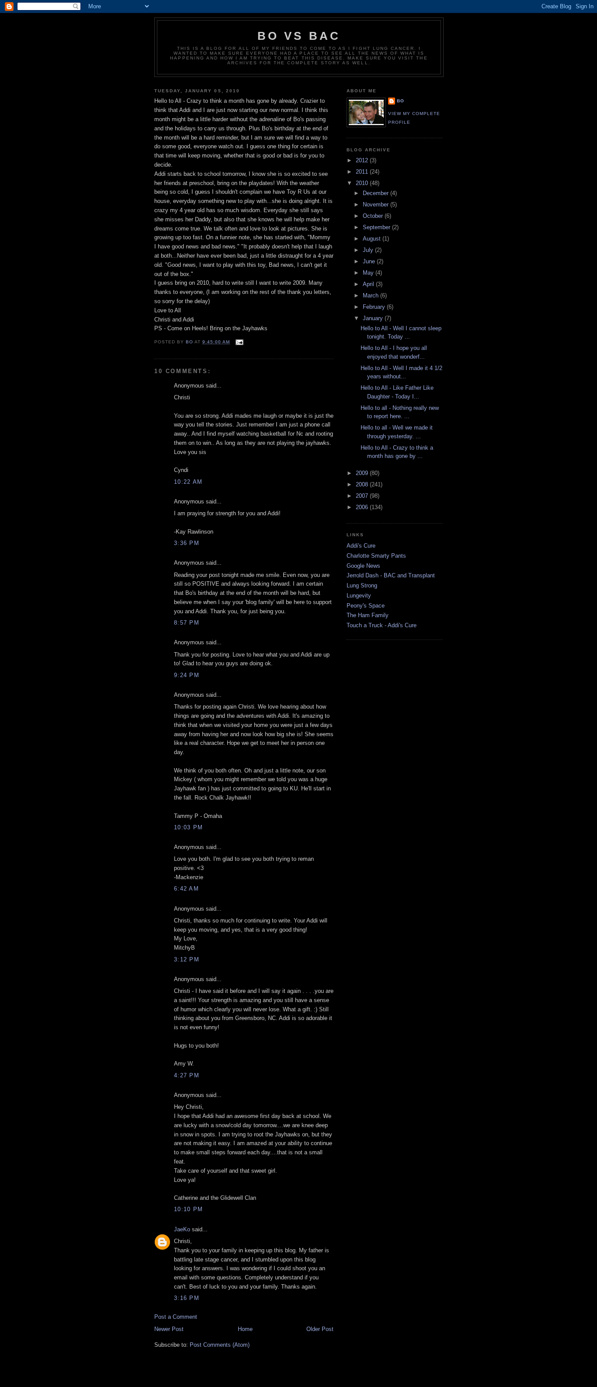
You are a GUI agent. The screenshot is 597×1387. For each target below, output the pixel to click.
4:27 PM (186, 1075)
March (371, 295)
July (369, 250)
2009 (363, 473)
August (372, 238)
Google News (363, 565)
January (374, 318)
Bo (400, 100)
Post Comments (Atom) (220, 1345)
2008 (363, 484)
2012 (363, 160)
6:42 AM (186, 888)
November (376, 204)
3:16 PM (186, 1298)
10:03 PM (188, 827)
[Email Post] (239, 341)
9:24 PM (186, 675)
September (377, 227)
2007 (363, 496)
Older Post (319, 1329)
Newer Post (169, 1329)
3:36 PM (186, 543)
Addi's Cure (361, 545)
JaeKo (182, 1229)
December (376, 193)
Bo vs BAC (299, 35)
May (369, 272)
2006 (363, 507)
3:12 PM (186, 959)
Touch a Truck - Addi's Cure (382, 625)
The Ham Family (368, 615)
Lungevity (359, 595)
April (369, 284)
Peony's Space (366, 605)
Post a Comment (175, 1317)
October (374, 216)
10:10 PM (188, 1209)
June (370, 261)
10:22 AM (188, 482)
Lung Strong (362, 585)
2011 (363, 171)
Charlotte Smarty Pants (376, 555)
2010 (363, 183)
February (375, 307)
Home (245, 1329)
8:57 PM (186, 622)
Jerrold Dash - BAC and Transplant (391, 575)
